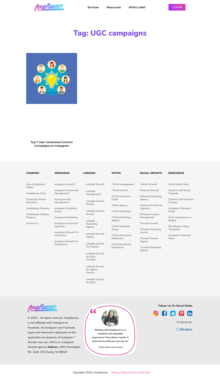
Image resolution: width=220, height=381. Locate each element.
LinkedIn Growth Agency (95, 235)
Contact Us (32, 223)
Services (93, 7)
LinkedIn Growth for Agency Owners (95, 269)
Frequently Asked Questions (35, 201)
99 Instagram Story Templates (178, 228)
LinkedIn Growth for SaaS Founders (95, 256)
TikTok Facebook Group (120, 228)
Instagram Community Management (67, 192)
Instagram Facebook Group (66, 210)
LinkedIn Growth (95, 184)
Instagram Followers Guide (179, 210)
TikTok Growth (119, 190)
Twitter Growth (148, 184)
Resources (114, 7)
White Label (137, 7)
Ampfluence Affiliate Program (37, 216)
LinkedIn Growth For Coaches (95, 245)
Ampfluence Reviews (37, 208)
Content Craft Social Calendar (179, 192)
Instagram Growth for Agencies (66, 225)
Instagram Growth (65, 184)
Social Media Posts (178, 184)
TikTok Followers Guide (121, 198)
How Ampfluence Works (35, 186)
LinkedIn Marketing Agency (91, 224)
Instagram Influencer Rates (179, 237)
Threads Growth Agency (149, 240)
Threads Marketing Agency (150, 249)
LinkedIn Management (93, 193)
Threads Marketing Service (150, 231)
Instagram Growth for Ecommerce (66, 243)
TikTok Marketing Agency (121, 219)
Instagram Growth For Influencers (67, 234)
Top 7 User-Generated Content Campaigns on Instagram (52, 144)
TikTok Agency (119, 205)
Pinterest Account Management (149, 216)
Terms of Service (140, 372)
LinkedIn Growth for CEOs (95, 281)
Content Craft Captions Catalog (181, 201)
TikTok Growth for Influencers (121, 237)
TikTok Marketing (121, 211)
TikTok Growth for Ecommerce (121, 246)
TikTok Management (122, 184)
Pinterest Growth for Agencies (151, 207)
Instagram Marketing (66, 217)
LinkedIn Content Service (95, 212)
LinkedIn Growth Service (95, 203)
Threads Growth (149, 223)
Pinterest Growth (149, 190)
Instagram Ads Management (63, 201)
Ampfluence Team (36, 193)
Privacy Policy (119, 372)
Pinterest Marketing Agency (151, 198)
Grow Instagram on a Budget (179, 219)
